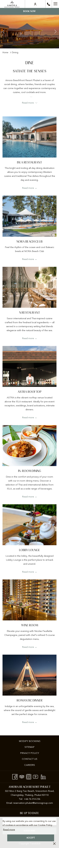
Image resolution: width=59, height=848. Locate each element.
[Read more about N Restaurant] (29, 287)
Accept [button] (30, 838)
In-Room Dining (29, 471)
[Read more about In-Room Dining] (29, 445)
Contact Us (29, 759)
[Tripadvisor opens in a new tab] (22, 776)
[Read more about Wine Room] (29, 599)
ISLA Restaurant (29, 162)
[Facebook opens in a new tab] (15, 776)
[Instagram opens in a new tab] (28, 776)
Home (5, 52)
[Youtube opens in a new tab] (35, 776)
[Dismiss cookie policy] (54, 843)
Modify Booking (29, 741)
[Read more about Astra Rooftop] (29, 366)
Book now (29, 11)
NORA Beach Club (29, 241)
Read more (9, 829)
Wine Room (29, 625)
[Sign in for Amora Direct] (35, 4)
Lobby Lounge (29, 550)
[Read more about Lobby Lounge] (29, 524)
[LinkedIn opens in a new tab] (43, 776)
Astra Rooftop (30, 391)
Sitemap (29, 747)
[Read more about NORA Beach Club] (29, 216)
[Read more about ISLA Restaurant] (29, 136)
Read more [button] (28, 102)
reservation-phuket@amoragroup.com (33, 802)
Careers (29, 765)
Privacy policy (29, 753)
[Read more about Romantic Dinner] (29, 675)
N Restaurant (29, 312)
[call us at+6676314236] (48, 4)
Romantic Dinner (29, 700)
